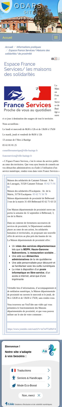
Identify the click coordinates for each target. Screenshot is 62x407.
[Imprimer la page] (52, 58)
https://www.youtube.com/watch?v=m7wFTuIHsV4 (32, 329)
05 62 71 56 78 (40, 194)
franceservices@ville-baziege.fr (17, 156)
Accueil (7, 37)
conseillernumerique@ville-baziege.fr (20, 150)
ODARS (28, 5)
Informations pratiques (29, 47)
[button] (58, 58)
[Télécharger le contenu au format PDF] (55, 58)
